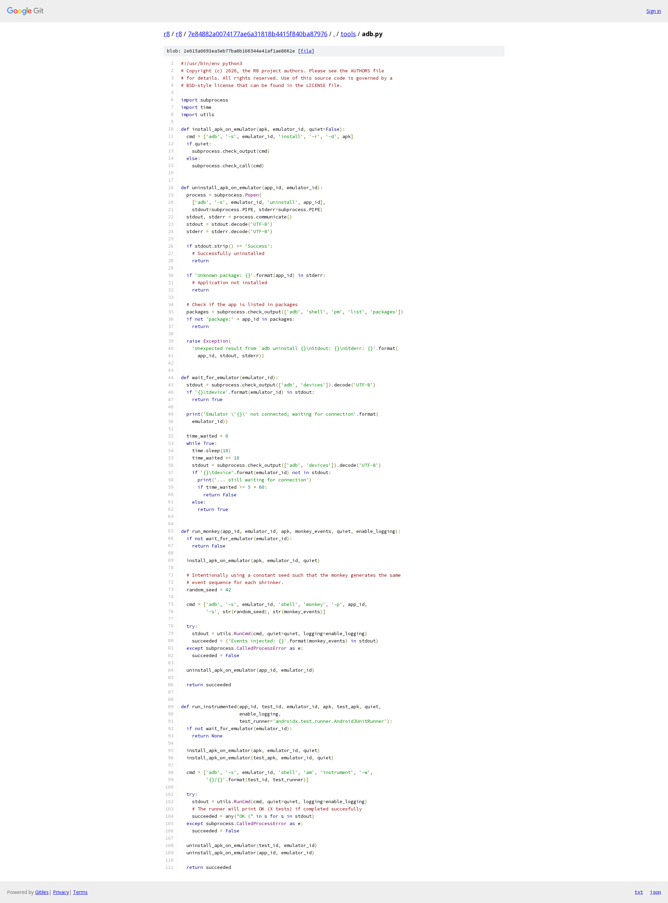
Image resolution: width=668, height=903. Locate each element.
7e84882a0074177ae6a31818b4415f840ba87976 (257, 34)
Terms (80, 892)
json (655, 892)
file (306, 51)
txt (639, 892)
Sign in (653, 11)
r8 (167, 34)
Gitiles (42, 892)
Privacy (61, 892)
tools (348, 34)
